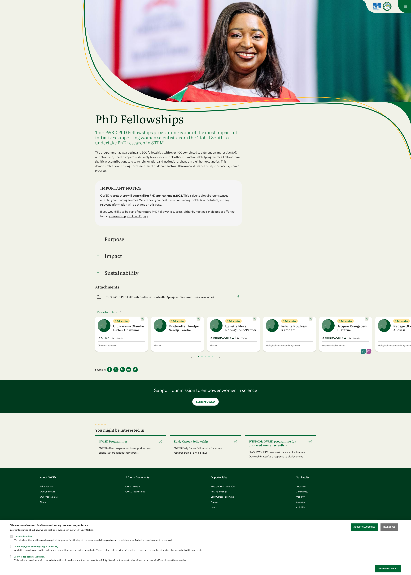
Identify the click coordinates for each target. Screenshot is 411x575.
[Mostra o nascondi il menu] (404, 6)
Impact (113, 256)
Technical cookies (23, 536)
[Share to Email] (128, 369)
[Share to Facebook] (109, 369)
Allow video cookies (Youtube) (29, 556)
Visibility (300, 507)
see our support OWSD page (129, 216)
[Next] (219, 356)
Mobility (300, 496)
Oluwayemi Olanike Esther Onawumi (128, 328)
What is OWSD (47, 486)
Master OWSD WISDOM (223, 486)
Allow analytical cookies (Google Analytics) (36, 546)
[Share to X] (115, 369)
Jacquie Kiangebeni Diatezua (352, 328)
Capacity (300, 501)
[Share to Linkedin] (122, 369)
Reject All (389, 527)
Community (302, 491)
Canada (356, 337)
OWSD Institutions (135, 491)
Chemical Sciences (107, 345)
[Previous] (191, 356)
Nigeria (119, 337)
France (243, 337)
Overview (301, 486)
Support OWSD (205, 401)
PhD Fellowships (219, 491)
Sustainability (121, 272)
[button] (135, 369)
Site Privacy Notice (83, 529)
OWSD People (132, 486)
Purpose (114, 239)
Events (214, 507)
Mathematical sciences (333, 345)
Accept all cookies (364, 527)
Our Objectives (47, 491)
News (43, 501)
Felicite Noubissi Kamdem (294, 328)
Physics (157, 345)
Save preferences (388, 569)
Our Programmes (48, 496)
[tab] (198, 356)
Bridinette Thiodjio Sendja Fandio (184, 328)
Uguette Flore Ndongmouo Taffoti (240, 328)
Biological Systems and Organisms (283, 345)
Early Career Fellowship (223, 496)
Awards (214, 501)
